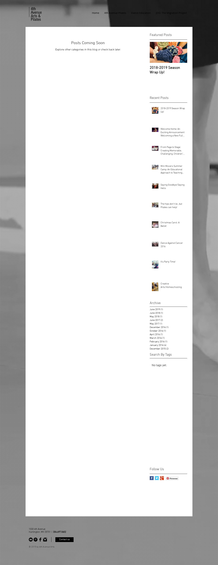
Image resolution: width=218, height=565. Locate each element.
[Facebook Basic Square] (152, 478)
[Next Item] (181, 52)
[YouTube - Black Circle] (31, 540)
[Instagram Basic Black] (45, 540)
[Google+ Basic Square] (162, 478)
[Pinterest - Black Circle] (35, 540)
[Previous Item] (155, 52)
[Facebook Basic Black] (40, 540)
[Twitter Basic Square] (157, 478)
